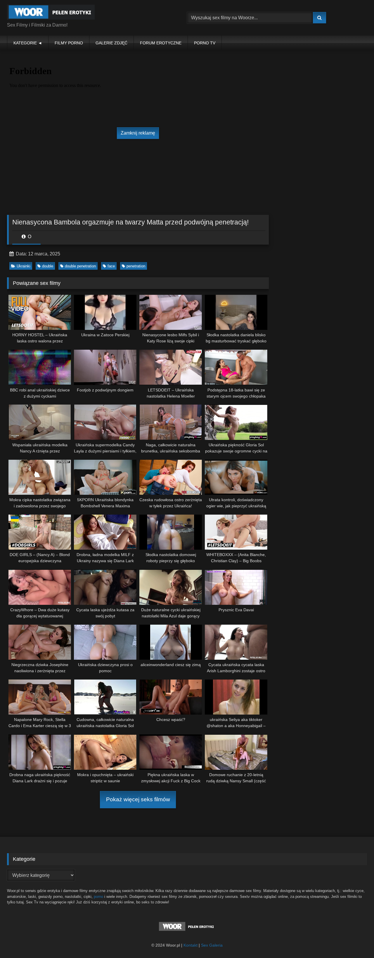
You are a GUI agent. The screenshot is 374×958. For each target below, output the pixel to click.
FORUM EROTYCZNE (160, 43)
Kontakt (190, 945)
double (47, 266)
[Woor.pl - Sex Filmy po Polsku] (51, 13)
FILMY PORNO (69, 43)
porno (98, 896)
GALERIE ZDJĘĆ (111, 43)
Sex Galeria (212, 945)
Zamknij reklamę (138, 132)
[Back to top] (355, 940)
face (111, 266)
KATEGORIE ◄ (27, 43)
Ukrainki (23, 266)
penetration (136, 266)
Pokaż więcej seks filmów (138, 799)
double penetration (80, 266)
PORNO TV (204, 43)
